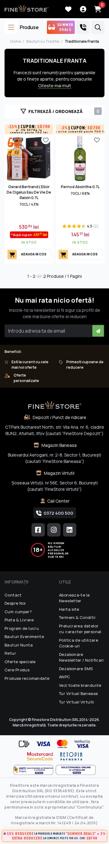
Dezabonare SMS (76, 668)
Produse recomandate (27, 678)
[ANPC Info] (34, 770)
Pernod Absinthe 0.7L (80, 186)
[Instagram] (54, 530)
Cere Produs (17, 670)
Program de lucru (22, 628)
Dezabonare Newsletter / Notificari (81, 657)
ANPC (64, 677)
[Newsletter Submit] (98, 331)
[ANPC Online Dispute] (76, 770)
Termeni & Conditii (77, 617)
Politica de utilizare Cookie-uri (78, 643)
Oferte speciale (20, 661)
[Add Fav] (45, 139)
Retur (10, 653)
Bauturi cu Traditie (43, 41)
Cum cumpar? (18, 611)
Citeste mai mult (54, 85)
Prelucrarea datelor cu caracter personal (80, 629)
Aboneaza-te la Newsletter (74, 598)
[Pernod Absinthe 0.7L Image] (80, 158)
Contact (13, 595)
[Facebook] (38, 530)
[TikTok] (69, 530)
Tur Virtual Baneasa (78, 693)
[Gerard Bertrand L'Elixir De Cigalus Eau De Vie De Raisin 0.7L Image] (29, 158)
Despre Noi (15, 603)
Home (15, 41)
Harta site (69, 609)
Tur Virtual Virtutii (76, 702)
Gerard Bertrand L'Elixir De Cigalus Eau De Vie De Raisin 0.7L (29, 192)
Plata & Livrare (19, 620)
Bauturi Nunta (19, 645)
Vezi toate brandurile (80, 685)
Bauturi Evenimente (24, 636)
